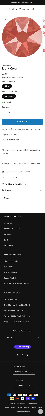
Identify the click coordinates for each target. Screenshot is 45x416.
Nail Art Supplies (19, 403)
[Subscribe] (38, 338)
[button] (5, 9)
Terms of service (23, 407)
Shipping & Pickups (12, 228)
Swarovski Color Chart (13, 310)
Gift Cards (8, 266)
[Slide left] (17, 61)
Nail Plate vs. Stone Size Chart (17, 305)
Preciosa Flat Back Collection (16, 321)
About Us (8, 223)
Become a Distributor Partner (16, 283)
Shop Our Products (12, 261)
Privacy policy (10, 407)
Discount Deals (10, 272)
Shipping (5, 77)
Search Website (10, 278)
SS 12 (7, 86)
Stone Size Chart (11, 299)
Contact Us (9, 245)
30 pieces (9, 96)
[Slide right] (27, 61)
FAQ (6, 240)
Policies (7, 234)
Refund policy (32, 403)
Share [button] (6, 198)
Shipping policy (37, 407)
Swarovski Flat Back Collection (17, 316)
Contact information (23, 411)
